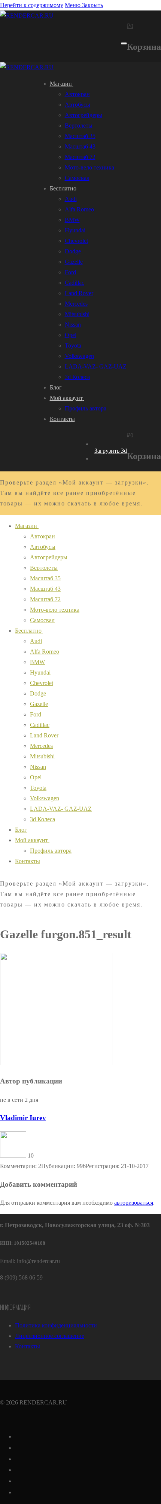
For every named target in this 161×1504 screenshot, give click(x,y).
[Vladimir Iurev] (14, 1155)
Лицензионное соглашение (49, 1336)
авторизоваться (133, 1202)
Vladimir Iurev (23, 1118)
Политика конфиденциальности (56, 1325)
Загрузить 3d (110, 450)
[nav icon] (124, 43)
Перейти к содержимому (31, 5)
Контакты (27, 1346)
